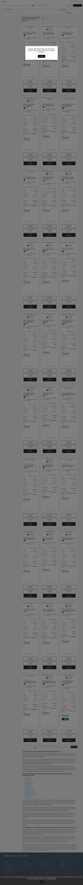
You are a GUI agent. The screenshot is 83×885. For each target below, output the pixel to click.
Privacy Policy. (52, 878)
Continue (41, 56)
